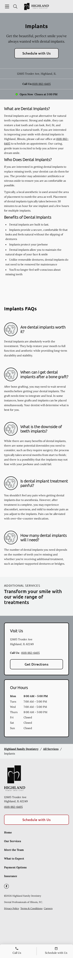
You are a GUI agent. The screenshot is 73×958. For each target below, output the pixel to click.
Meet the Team (14, 849)
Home (8, 832)
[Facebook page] (6, 886)
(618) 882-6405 (41, 84)
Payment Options (15, 867)
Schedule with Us (36, 53)
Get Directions (37, 664)
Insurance (10, 876)
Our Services (12, 841)
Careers (48, 908)
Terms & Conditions (31, 908)
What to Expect (14, 858)
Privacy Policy (11, 908)
